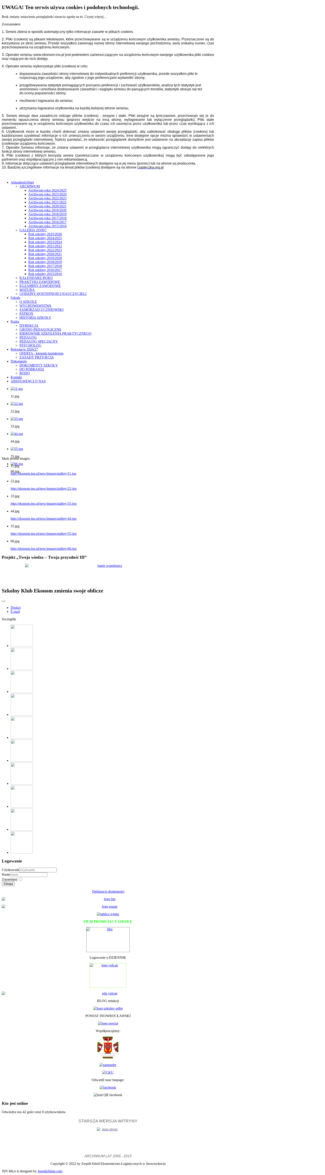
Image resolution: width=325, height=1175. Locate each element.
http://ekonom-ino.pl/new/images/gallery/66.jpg (43, 548)
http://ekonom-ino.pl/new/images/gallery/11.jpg (43, 473)
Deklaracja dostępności (108, 891)
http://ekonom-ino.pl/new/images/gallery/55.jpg (43, 533)
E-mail (15, 611)
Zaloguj (8, 883)
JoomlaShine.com (50, 1171)
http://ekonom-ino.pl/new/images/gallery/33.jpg (43, 503)
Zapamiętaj (9, 879)
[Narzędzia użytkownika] (3, 601)
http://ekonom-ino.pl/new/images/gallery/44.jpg (43, 518)
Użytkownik (10, 870)
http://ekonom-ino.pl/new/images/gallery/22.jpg (43, 488)
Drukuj (16, 607)
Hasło (6, 874)
